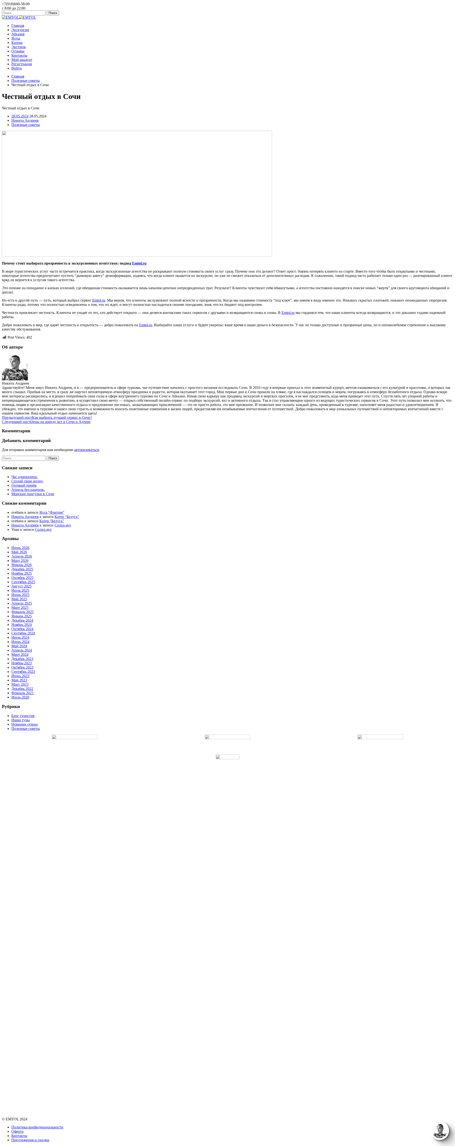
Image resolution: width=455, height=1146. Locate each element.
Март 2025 (19, 608)
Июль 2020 (20, 697)
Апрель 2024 (21, 650)
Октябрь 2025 (22, 578)
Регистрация (21, 64)
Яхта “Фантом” (51, 512)
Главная (17, 25)
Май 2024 (19, 646)
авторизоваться (86, 450)
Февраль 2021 (22, 693)
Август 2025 (21, 586)
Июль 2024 (20, 637)
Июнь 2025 (20, 595)
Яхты (15, 38)
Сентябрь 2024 (23, 633)
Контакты (19, 55)
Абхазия (17, 34)
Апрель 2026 (21, 556)
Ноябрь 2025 (21, 573)
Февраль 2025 (22, 612)
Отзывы (17, 51)
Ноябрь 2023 (21, 663)
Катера (17, 43)
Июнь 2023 (20, 676)
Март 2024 (19, 654)
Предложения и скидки (30, 1140)
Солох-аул (63, 525)
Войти (16, 68)
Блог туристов (23, 716)
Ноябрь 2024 (21, 625)
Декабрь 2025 (22, 569)
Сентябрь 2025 (23, 582)
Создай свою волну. (27, 481)
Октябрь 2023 (22, 667)
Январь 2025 (21, 616)
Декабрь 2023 (22, 659)
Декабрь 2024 (22, 620)
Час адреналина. (24, 477)
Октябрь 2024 (22, 629)
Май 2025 (19, 599)
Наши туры (20, 720)
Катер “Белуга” (67, 517)
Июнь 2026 (20, 548)
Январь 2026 (21, 565)
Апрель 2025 (21, 603)
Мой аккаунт (21, 60)
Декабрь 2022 (22, 689)
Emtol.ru (98, 300)
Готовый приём (23, 485)
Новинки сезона (24, 724)
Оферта (17, 1131)
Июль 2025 (20, 590)
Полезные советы (25, 81)
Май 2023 (19, 680)
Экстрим (18, 47)
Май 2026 (19, 552)
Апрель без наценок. (28, 490)
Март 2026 (19, 561)
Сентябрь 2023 (23, 672)
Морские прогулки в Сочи (32, 494)
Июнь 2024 (20, 642)
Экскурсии (20, 30)
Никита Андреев (25, 517)
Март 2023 (19, 684)
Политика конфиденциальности (37, 1127)
